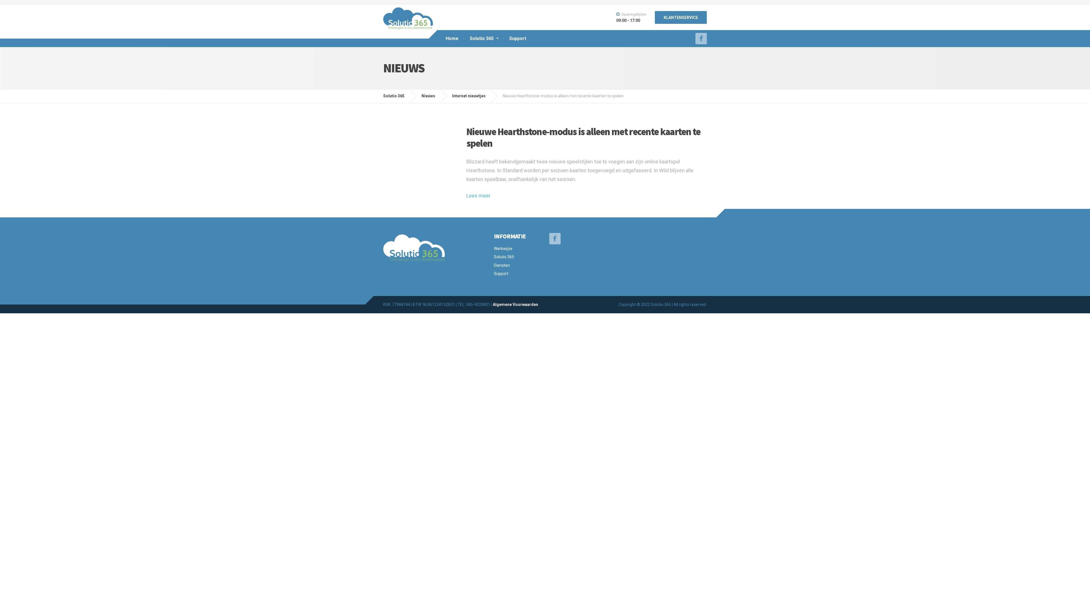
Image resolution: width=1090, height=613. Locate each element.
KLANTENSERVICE (681, 17)
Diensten (502, 265)
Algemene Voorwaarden (515, 304)
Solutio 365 (482, 38)
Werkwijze (503, 248)
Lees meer (478, 196)
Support (517, 38)
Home (452, 38)
